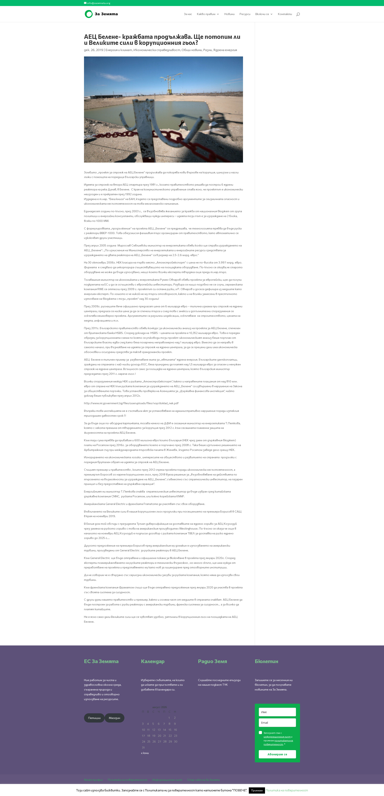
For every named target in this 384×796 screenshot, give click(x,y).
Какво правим (206, 14)
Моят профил (93, 779)
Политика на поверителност (127, 779)
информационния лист (277, 736)
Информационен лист (167, 779)
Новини (229, 14)
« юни (145, 753)
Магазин (114, 718)
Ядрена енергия (225, 50)
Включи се (262, 14)
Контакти (285, 14)
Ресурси (245, 14)
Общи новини (192, 50)
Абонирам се (277, 754)
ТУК (225, 684)
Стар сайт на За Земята (203, 779)
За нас (188, 14)
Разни (207, 50)
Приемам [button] (257, 790)
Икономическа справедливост (156, 50)
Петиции (94, 718)
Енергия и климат (118, 50)
